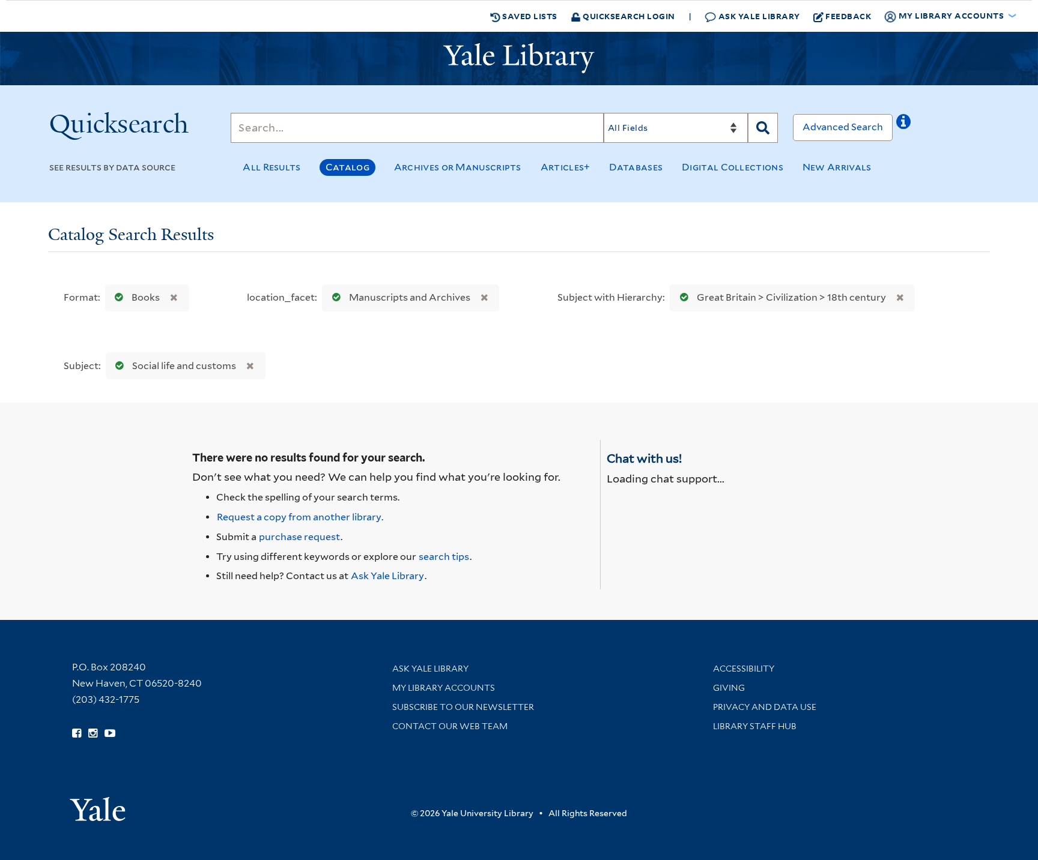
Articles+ (565, 167)
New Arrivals (837, 167)
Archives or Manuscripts (457, 167)
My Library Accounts (443, 688)
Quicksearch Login (628, 16)
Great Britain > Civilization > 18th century (791, 297)
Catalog (347, 167)
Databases (636, 167)
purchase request (299, 537)
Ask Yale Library (758, 16)
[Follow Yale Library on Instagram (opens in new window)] (92, 733)
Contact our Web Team (450, 726)
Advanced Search (843, 127)
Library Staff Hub (755, 726)
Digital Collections (732, 167)
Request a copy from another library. (300, 517)
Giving (729, 688)
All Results (271, 167)
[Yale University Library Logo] (519, 58)
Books (146, 297)
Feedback (848, 16)
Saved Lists (528, 16)
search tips (444, 556)
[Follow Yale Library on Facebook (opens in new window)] (76, 733)
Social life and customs (184, 365)
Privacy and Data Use (764, 707)
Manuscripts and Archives (409, 297)
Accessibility (743, 668)
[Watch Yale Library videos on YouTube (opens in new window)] (110, 733)
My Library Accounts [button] (951, 15)
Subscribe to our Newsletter (463, 707)
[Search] (763, 128)
